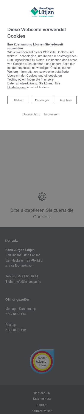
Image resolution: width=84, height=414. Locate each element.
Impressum (51, 114)
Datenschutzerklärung (22, 83)
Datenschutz (31, 114)
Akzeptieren (65, 100)
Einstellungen (42, 100)
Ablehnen (18, 100)
